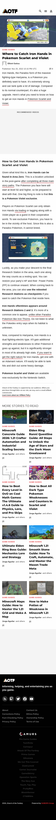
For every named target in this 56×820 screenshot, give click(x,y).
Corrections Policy (11, 714)
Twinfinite (28, 743)
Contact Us (31, 710)
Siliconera (28, 758)
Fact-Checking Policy (12, 718)
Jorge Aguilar (8, 454)
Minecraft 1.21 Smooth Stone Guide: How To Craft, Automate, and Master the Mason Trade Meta (41, 557)
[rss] (5, 699)
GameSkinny (28, 773)
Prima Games (28, 754)
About (5, 710)
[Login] (51, 11)
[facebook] (25, 699)
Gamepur (28, 747)
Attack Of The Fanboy (28, 750)
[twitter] (18, 699)
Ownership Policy (35, 718)
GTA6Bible (28, 796)
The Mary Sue (28, 781)
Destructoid (28, 766)
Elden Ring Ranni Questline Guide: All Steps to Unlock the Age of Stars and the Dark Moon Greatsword (41, 442)
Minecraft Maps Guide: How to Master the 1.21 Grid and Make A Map (14, 609)
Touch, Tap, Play (28, 785)
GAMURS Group (47, 803)
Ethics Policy (32, 714)
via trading (20, 210)
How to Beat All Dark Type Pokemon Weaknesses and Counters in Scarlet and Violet (40, 497)
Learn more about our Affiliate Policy (16, 395)
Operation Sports (28, 777)
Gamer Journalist (28, 769)
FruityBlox (28, 788)
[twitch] (11, 699)
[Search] (40, 11)
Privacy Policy (9, 721)
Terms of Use (32, 721)
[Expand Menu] (45, 11)
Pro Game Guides (28, 739)
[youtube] (31, 699)
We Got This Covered (28, 762)
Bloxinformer (28, 792)
